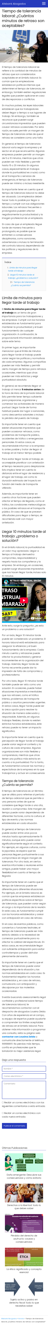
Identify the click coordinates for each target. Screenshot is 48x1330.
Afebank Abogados (14, 3)
